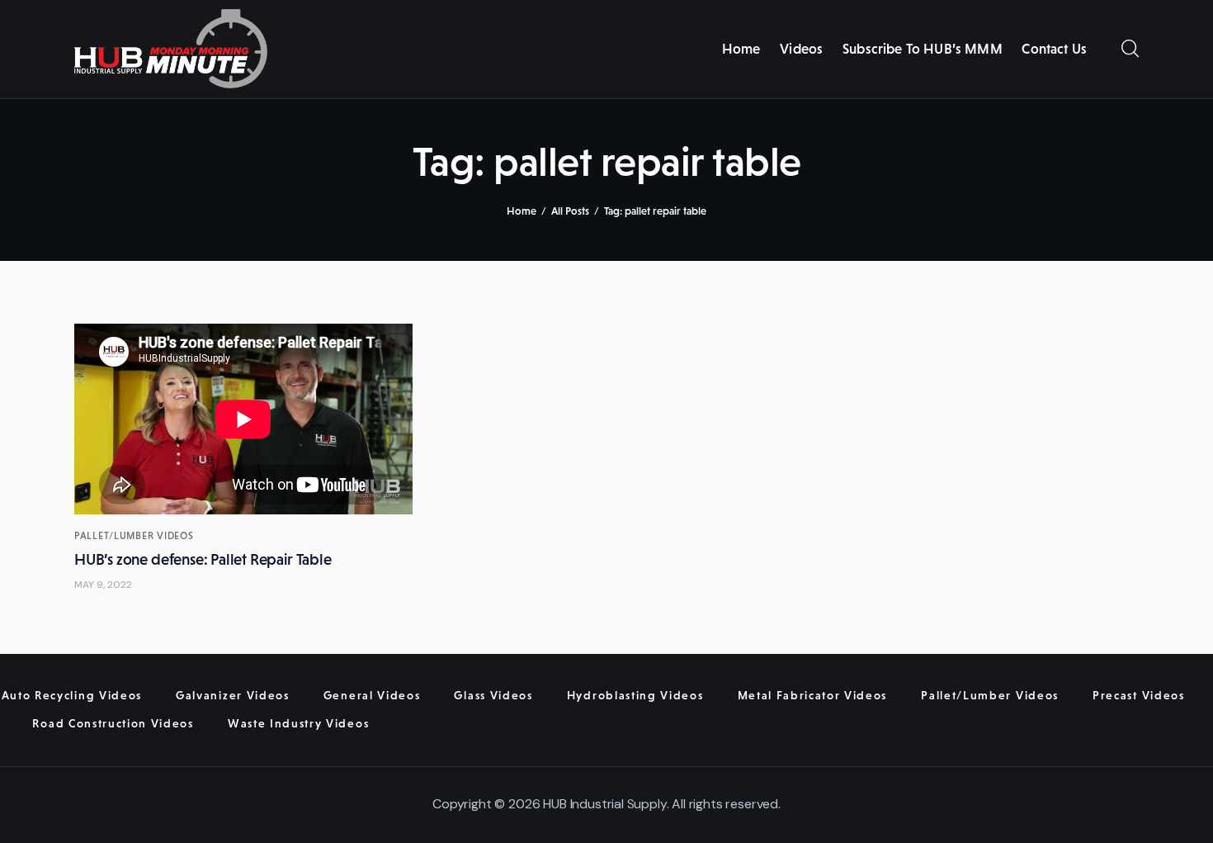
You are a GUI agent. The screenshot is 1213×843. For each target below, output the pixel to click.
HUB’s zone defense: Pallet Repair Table (203, 559)
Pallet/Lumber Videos (133, 536)
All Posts (570, 211)
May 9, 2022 (103, 584)
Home (521, 211)
